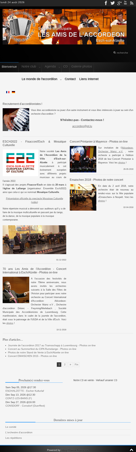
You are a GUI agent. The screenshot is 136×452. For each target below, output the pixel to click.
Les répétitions (13, 437)
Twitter (112, 3)
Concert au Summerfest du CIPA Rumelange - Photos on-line (42, 348)
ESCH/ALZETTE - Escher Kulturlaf (24, 390)
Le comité (10, 426)
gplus (119, 3)
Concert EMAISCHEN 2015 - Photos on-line (32, 356)
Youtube (125, 3)
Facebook (106, 3)
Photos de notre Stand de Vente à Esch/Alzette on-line (38, 352)
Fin (76, 364)
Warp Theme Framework (75, 450)
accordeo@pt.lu (82, 126)
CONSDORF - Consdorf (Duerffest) (25, 405)
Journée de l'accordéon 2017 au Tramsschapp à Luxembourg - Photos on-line (52, 345)
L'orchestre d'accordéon (18, 432)
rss (131, 3)
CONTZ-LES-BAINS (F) (18, 398)
